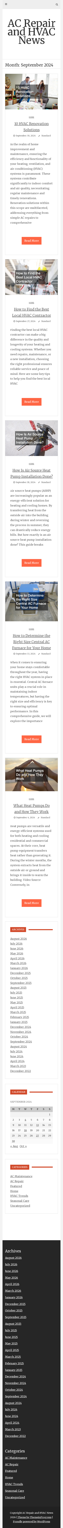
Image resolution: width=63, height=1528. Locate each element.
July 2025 (16, 992)
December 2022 (20, 1071)
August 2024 (18, 1046)
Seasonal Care (19, 1200)
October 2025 (19, 978)
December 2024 (20, 1027)
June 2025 (16, 997)
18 (25, 1130)
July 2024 (16, 1051)
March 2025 (18, 1012)
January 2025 (19, 1022)
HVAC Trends (19, 1196)
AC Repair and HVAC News (32, 32)
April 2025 (17, 1007)
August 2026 (18, 938)
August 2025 (18, 987)
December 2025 (20, 973)
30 (13, 1141)
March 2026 (18, 963)
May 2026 (16, 953)
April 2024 (17, 1061)
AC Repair (17, 1181)
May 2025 (16, 1002)
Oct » (23, 1146)
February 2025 (19, 1017)
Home (31, 117)
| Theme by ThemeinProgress (33, 1517)
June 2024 (16, 1056)
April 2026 (17, 958)
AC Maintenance (21, 1176)
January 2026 (19, 968)
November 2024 (20, 1032)
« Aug (14, 1146)
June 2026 (16, 948)
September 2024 (21, 1041)
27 (37, 1135)
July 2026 (16, 943)
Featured (16, 1186)
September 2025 (21, 983)
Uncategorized (20, 1205)
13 (37, 1125)
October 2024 (19, 1036)
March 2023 (18, 1066)
